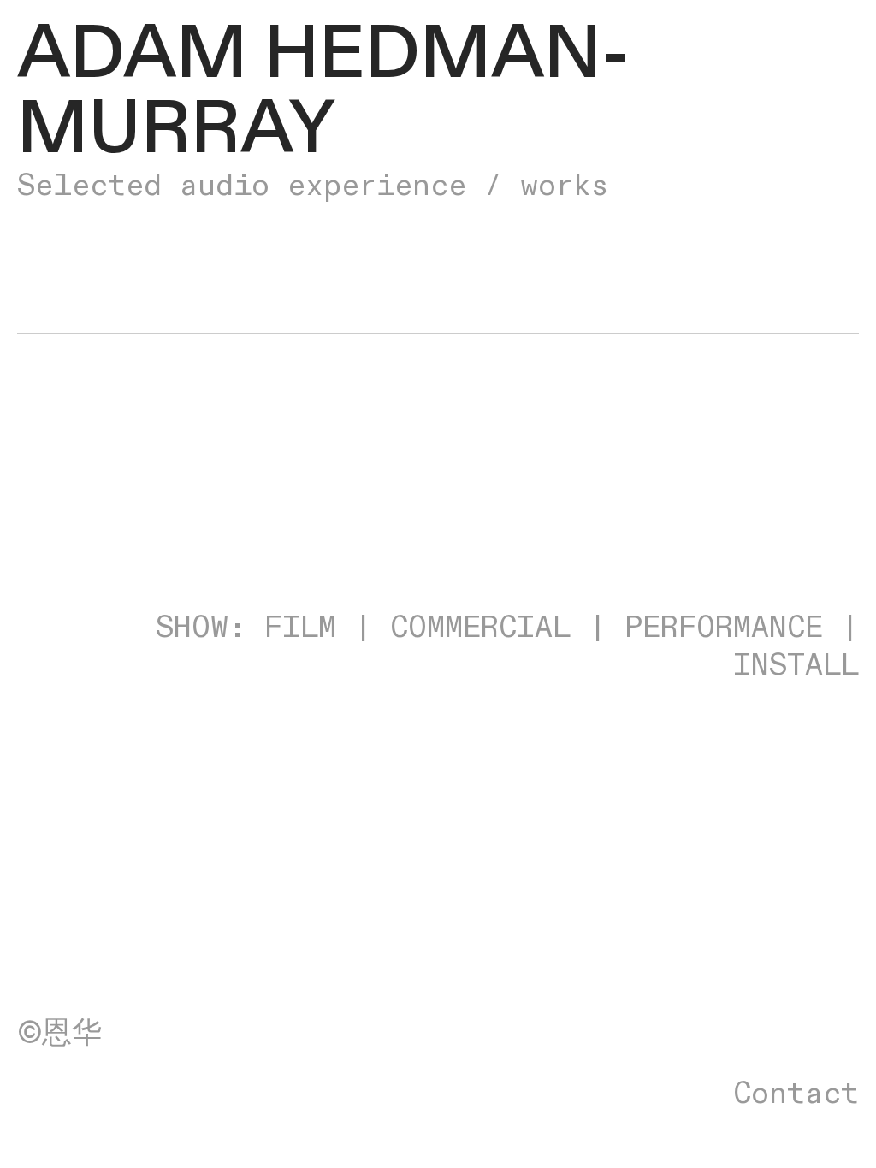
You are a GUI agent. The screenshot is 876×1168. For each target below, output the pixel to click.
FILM (300, 628)
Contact (796, 1094)
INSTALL (796, 666)
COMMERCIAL (480, 628)
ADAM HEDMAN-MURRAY (323, 92)
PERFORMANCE (723, 628)
